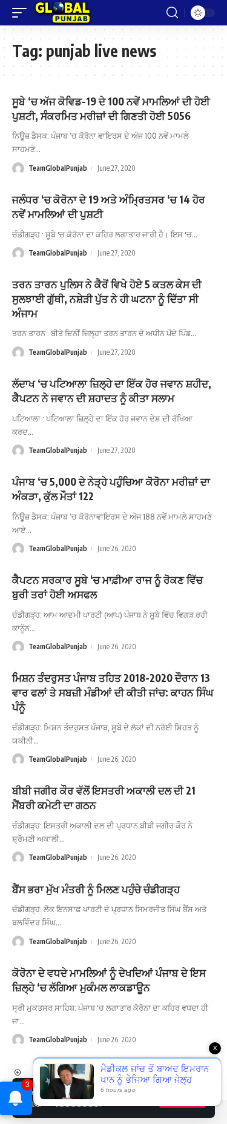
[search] (172, 12)
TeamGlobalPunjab (57, 168)
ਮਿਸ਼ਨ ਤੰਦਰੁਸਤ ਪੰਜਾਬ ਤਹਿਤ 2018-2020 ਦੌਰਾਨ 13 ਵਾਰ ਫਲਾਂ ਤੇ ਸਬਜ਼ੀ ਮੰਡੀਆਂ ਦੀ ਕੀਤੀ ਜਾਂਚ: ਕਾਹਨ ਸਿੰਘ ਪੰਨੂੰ (113, 692)
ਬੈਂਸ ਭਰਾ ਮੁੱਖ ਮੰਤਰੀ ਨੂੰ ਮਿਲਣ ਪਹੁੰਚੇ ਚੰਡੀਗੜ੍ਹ (96, 889)
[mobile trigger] (22, 12)
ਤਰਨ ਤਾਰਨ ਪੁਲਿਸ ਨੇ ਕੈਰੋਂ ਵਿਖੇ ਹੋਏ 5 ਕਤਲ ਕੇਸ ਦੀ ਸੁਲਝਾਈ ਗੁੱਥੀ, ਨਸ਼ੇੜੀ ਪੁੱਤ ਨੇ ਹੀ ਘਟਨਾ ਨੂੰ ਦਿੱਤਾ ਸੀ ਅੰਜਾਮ (107, 298)
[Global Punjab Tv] (63, 12)
